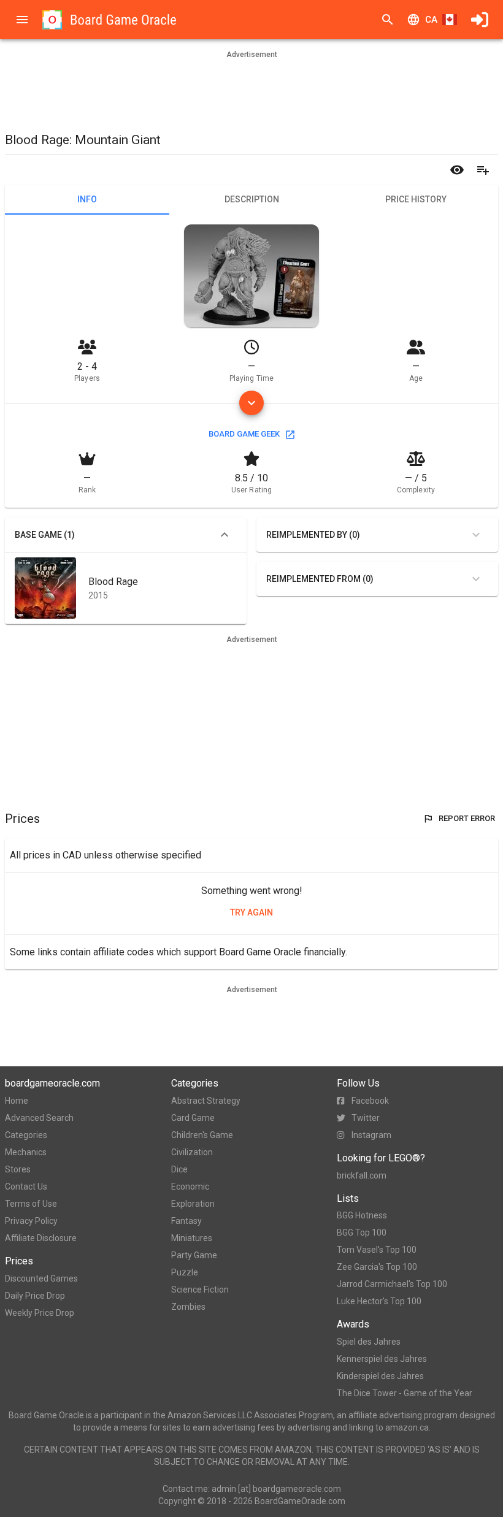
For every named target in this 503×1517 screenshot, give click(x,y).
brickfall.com (361, 1175)
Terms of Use (31, 1204)
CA (431, 19)
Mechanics (26, 1152)
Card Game (193, 1118)
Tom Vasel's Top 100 (377, 1250)
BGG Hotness (362, 1215)
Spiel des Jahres (369, 1342)
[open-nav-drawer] (22, 19)
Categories (26, 1135)
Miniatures (191, 1238)
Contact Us (26, 1186)
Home (16, 1101)
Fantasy (186, 1221)
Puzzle (184, 1272)
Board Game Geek (244, 433)
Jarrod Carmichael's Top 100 (392, 1284)
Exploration (193, 1204)
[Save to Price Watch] (457, 169)
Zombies (188, 1307)
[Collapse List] (224, 534)
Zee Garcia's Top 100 (377, 1267)
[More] (251, 403)
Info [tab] (87, 199)
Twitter (365, 1118)
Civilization (192, 1152)
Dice (179, 1169)
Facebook (370, 1101)
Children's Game (202, 1135)
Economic (190, 1186)
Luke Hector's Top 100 (379, 1301)
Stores (18, 1169)
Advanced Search (39, 1118)
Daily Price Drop (35, 1296)
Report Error (467, 818)
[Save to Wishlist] (482, 169)
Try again (251, 912)
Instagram (371, 1135)
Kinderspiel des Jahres (380, 1376)
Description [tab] (252, 199)
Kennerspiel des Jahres (382, 1359)
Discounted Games (41, 1278)
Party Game (194, 1255)
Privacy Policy (31, 1221)
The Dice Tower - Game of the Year (404, 1393)
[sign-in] (480, 20)
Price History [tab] (416, 199)
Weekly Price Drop (39, 1313)
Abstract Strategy (205, 1101)
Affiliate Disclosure (41, 1238)
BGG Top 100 (361, 1232)
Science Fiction (200, 1289)
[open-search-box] (387, 19)
